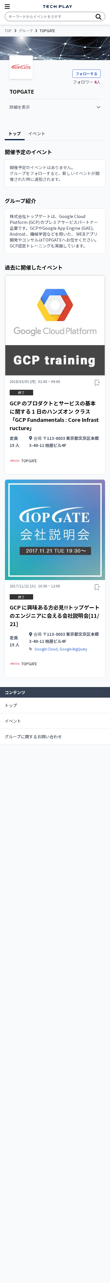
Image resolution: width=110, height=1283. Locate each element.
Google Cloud (46, 649)
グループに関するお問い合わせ (33, 736)
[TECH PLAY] (57, 6)
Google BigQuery (73, 649)
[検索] (98, 16)
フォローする (86, 73)
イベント (13, 721)
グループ (26, 30)
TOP (8, 30)
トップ (11, 705)
